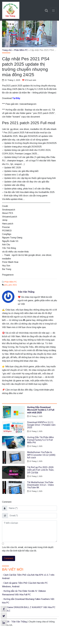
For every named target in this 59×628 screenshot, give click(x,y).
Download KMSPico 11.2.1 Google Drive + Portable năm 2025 (41, 425)
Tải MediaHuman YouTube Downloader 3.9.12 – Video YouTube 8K (40, 485)
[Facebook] (4, 609)
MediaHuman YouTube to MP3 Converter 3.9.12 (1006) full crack (41, 455)
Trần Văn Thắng (26, 292)
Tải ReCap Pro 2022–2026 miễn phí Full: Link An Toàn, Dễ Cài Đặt (40, 470)
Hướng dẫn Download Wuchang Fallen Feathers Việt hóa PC (28, 601)
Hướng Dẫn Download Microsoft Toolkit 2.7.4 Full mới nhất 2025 (40, 410)
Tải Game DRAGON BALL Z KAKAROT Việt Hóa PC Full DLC (28, 609)
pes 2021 (13, 285)
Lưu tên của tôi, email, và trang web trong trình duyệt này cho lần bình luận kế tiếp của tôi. (28, 549)
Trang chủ (7, 50)
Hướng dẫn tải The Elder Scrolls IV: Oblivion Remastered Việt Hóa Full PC (24, 593)
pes (6, 285)
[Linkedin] (4, 623)
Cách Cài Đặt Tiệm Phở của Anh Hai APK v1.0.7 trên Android (28, 577)
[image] (13, 412)
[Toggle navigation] (53, 10)
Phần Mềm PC (21, 50)
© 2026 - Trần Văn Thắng (14, 621)
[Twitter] (4, 616)
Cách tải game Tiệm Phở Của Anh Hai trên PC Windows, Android (25, 585)
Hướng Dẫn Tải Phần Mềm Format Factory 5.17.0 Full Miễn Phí (40, 440)
